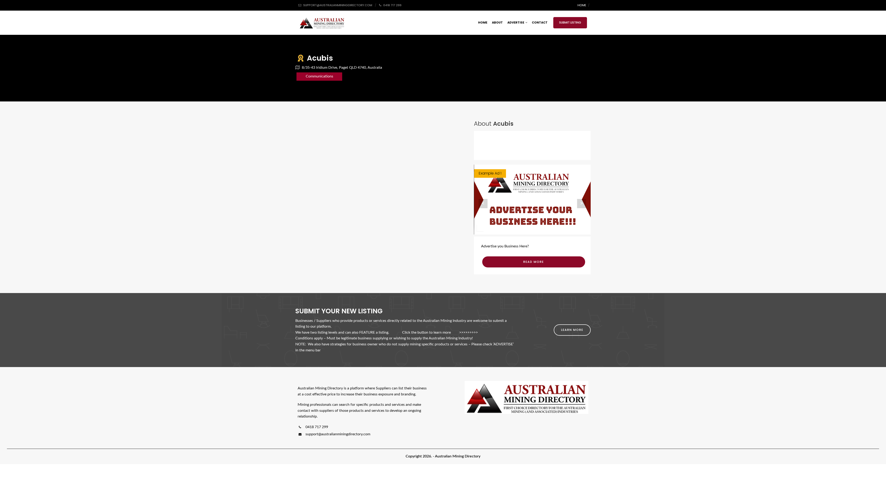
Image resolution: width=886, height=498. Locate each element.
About (497, 22)
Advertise (515, 22)
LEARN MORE (572, 330)
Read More (533, 262)
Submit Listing (570, 22)
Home (582, 5)
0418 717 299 (316, 427)
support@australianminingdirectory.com (337, 434)
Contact (540, 22)
